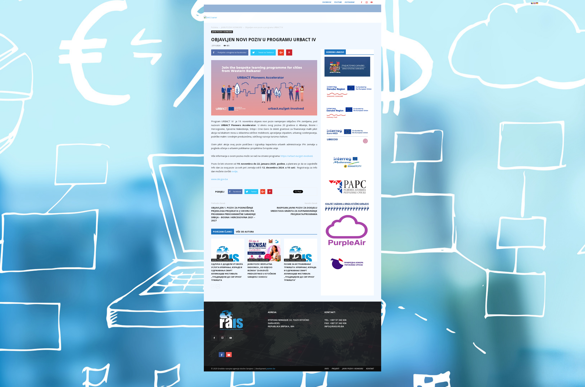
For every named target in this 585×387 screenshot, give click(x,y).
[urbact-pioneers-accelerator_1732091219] (264, 87)
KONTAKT (370, 368)
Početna (214, 27)
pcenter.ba (270, 368)
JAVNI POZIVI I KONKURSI (222, 32)
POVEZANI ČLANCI (222, 231)
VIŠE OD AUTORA (245, 231)
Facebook (326, 2)
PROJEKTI (335, 368)
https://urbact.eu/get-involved (296, 155)
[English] (534, 3)
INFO (326, 368)
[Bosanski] (532, 3)
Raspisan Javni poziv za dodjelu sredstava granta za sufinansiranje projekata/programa (294, 211)
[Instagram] (366, 2)
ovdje (235, 171)
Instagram (349, 2)
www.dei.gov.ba (219, 179)
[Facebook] (361, 2)
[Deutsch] (537, 3)
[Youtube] (371, 2)
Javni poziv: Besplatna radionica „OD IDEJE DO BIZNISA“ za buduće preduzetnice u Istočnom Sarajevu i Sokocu (262, 270)
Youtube (338, 2)
